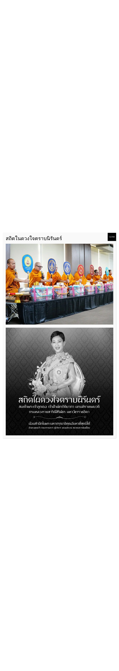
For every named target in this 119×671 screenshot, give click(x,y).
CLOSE (112, 237)
